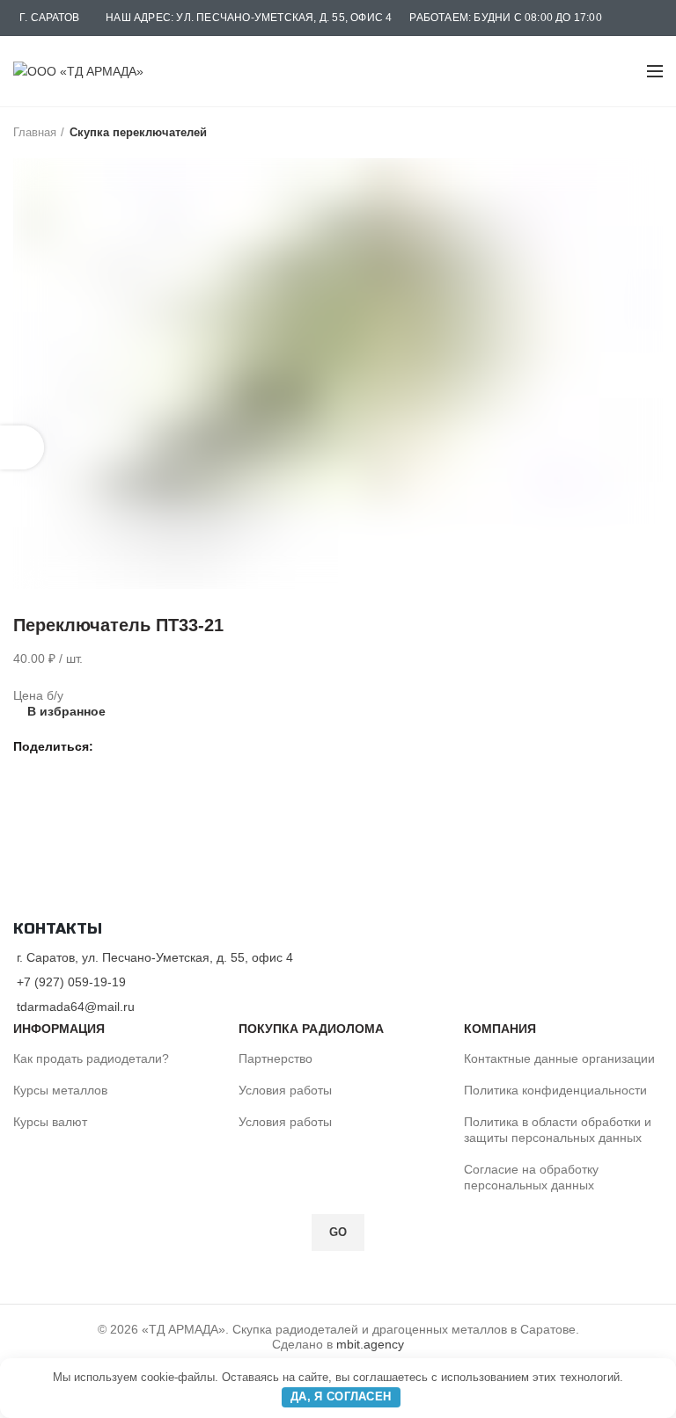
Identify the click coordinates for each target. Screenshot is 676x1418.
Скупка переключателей (138, 132)
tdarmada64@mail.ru (76, 1007)
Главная (34, 132)
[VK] (131, 746)
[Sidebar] (22, 447)
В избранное (66, 711)
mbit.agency (370, 1344)
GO (338, 1232)
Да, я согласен (340, 1396)
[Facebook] (111, 746)
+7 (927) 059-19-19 (71, 982)
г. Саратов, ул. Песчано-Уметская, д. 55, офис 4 (155, 957)
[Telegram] (152, 746)
